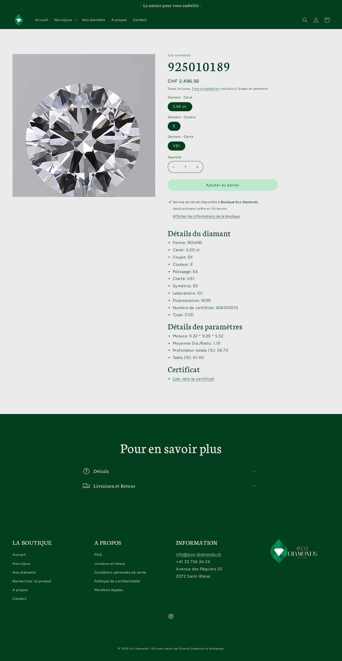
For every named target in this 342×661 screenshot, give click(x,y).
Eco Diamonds (138, 648)
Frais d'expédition (206, 88)
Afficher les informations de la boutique (206, 216)
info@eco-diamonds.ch (198, 554)
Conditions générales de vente (120, 572)
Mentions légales (108, 590)
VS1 (176, 146)
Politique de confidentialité (117, 581)
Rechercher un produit (32, 581)
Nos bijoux (22, 564)
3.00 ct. (180, 106)
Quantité (174, 157)
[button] (65, 20)
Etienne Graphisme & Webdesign (201, 648)
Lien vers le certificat (193, 378)
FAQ (98, 555)
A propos (20, 590)
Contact (19, 599)
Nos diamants (24, 572)
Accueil (19, 555)
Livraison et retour (109, 564)
